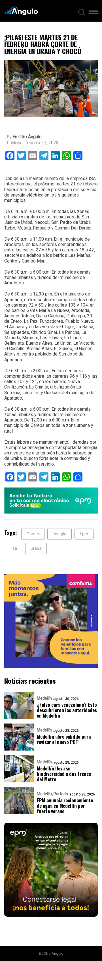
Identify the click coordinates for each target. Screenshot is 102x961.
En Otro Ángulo (27, 136)
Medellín (44, 698)
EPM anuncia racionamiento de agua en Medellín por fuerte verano (65, 805)
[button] (93, 13)
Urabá (36, 548)
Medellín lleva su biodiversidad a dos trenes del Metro (64, 774)
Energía (59, 533)
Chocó (33, 533)
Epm (84, 533)
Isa (14, 548)
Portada (61, 794)
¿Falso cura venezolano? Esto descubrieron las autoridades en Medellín (67, 710)
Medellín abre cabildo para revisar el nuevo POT (64, 739)
